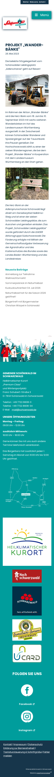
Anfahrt (42, 2)
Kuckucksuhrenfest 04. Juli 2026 (22, 287)
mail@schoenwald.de (24, 409)
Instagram (25, 730)
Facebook (25, 704)
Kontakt (7, 744)
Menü (44, 15)
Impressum (20, 744)
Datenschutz (35, 744)
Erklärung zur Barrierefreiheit (19, 748)
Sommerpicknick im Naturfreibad (24, 283)
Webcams (34, 2)
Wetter (26, 2)
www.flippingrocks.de (43, 773)
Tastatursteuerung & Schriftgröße (22, 752)
